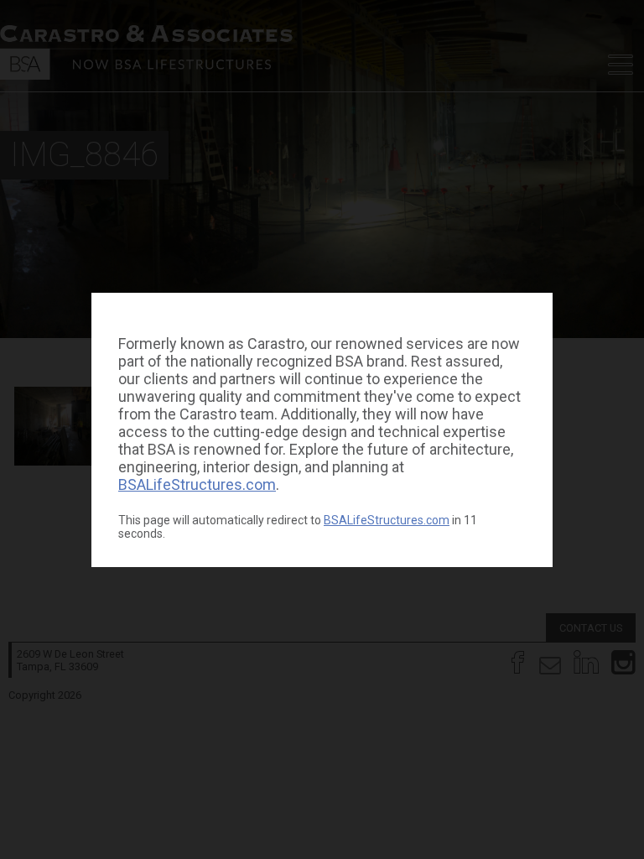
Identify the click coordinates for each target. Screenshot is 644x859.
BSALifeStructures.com (197, 484)
